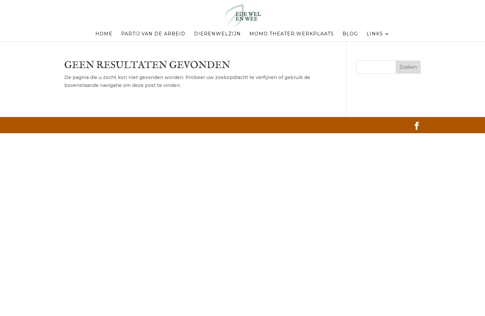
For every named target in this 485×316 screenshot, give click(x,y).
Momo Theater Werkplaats (291, 34)
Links (375, 34)
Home (104, 34)
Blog (350, 34)
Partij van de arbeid (153, 34)
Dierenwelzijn (217, 34)
